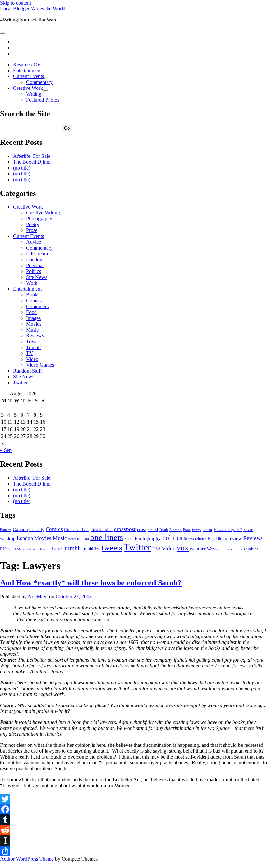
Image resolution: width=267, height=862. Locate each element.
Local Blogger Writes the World (32, 8)
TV (29, 353)
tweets (112, 547)
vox (183, 548)
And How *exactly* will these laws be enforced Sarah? (91, 583)
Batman (5, 530)
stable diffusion (37, 549)
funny (196, 530)
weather (198, 548)
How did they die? (228, 529)
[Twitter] (133, 799)
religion (201, 538)
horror (207, 529)
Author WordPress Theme (27, 859)
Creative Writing (43, 212)
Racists (189, 538)
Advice (33, 242)
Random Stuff (27, 371)
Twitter (20, 382)
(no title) (21, 168)
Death (163, 530)
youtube (223, 549)
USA (156, 548)
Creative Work (28, 88)
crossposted (147, 529)
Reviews (35, 335)
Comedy (36, 529)
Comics (34, 300)
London (34, 259)
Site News (36, 277)
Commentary (39, 82)
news (72, 538)
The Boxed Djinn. (31, 162)
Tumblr (33, 347)
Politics (33, 271)
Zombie (236, 549)
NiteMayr (38, 596)
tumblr (73, 548)
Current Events (28, 76)
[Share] (133, 851)
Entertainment (27, 70)
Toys (31, 341)
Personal (35, 265)
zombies (251, 548)
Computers (37, 306)
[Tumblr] (133, 819)
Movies (33, 324)
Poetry (32, 224)
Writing (33, 94)
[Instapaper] (133, 840)
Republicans (217, 538)
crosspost (125, 529)
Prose (31, 230)
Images (33, 318)
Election (175, 530)
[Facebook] (133, 809)
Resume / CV (27, 64)
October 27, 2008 (74, 596)
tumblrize (91, 548)
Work (31, 283)
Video (32, 359)
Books (32, 294)
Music (32, 330)
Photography (39, 218)
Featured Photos (42, 100)
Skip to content (15, 3)
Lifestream (37, 253)
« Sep (6, 450)
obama (83, 538)
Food (31, 312)
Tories (57, 548)
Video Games (40, 365)
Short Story (16, 549)
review (235, 538)
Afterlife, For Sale (31, 156)
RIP (3, 548)
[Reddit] (133, 830)
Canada (20, 529)
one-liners (106, 537)
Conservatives (76, 529)
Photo (129, 538)
